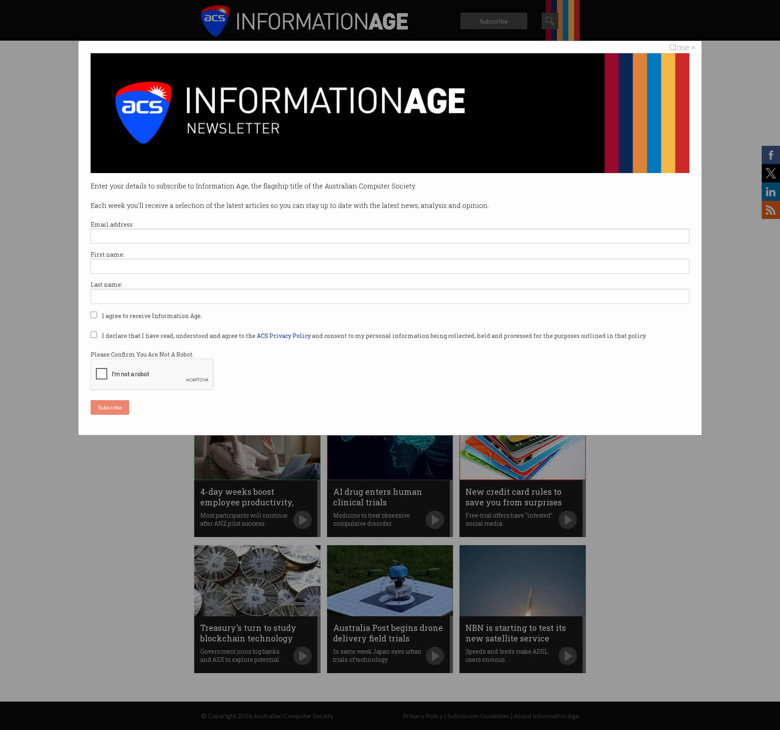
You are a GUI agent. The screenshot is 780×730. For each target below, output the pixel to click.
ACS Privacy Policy (284, 336)
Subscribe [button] (110, 407)
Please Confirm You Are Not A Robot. (142, 354)
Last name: (106, 284)
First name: (107, 254)
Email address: (112, 224)
